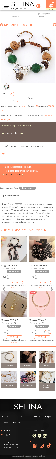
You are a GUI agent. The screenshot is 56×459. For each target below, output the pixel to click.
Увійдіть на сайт (13, 174)
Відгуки (47, 416)
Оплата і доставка (20, 416)
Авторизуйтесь (12, 133)
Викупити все (27, 188)
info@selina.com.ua (10, 435)
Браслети (15, 14)
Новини (36, 416)
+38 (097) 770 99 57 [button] (19, 8)
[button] (4, 289)
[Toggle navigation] (6, 6)
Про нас (4, 416)
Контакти (17, 423)
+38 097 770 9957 (38, 431)
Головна (6, 14)
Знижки (4, 423)
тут (3, 153)
